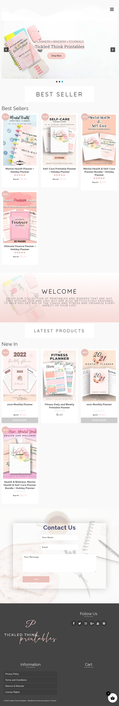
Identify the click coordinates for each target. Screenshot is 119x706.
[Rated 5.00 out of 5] (20, 175)
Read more (20, 420)
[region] (59, 52)
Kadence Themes (50, 700)
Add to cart (20, 184)
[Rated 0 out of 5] (20, 411)
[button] (59, 55)
